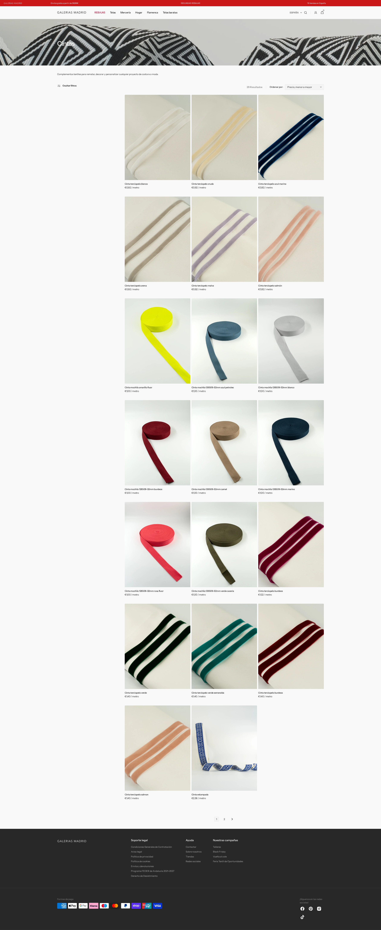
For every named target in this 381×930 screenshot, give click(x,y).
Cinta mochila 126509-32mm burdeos (143, 489)
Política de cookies (140, 861)
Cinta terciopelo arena (136, 285)
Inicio (59, 23)
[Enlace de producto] (157, 144)
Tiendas (190, 856)
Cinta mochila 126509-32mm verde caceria (213, 591)
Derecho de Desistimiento (144, 875)
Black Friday (219, 851)
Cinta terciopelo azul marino (272, 184)
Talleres (217, 846)
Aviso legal (136, 851)
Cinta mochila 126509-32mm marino (276, 489)
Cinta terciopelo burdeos (270, 591)
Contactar (191, 846)
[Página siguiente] (232, 819)
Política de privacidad (142, 856)
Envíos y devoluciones (142, 866)
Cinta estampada (200, 794)
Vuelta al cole (220, 856)
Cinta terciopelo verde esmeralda (208, 692)
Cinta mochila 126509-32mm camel (209, 489)
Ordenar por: (276, 87)
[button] (305, 12)
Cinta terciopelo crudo (203, 184)
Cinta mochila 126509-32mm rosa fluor (144, 591)
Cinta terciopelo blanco (136, 184)
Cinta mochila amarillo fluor (138, 387)
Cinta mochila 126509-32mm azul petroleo (213, 387)
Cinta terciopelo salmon (136, 794)
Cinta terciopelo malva (203, 285)
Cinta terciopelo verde (136, 692)
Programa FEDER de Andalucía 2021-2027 (152, 871)
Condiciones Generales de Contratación (151, 846)
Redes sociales (193, 861)
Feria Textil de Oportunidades (228, 861)
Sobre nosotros (194, 851)
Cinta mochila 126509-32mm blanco (276, 387)
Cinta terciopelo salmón (270, 285)
